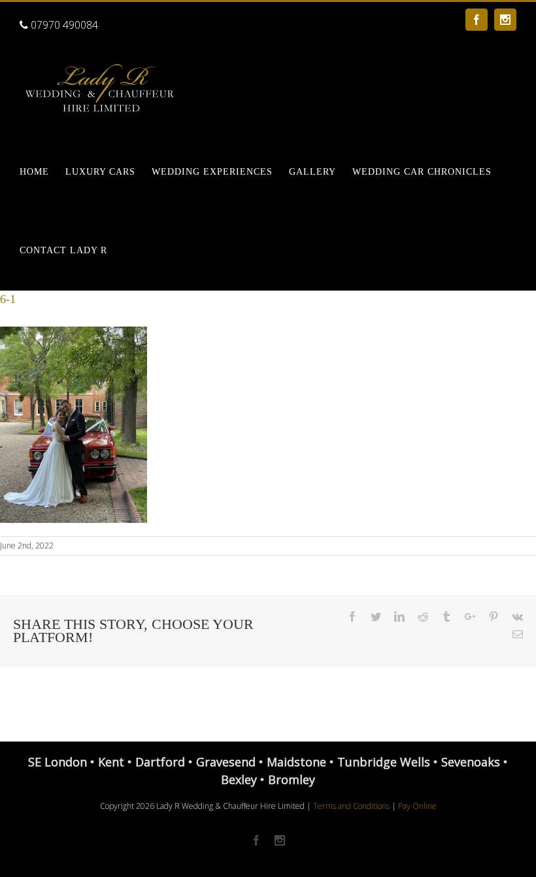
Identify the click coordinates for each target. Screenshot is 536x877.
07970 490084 (63, 25)
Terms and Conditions (351, 806)
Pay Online (417, 806)
